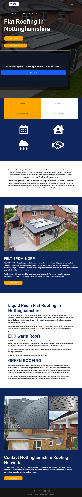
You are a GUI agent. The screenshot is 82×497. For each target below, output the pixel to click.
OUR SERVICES (14, 38)
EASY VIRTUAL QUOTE (16, 45)
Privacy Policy (33, 494)
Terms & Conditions (47, 494)
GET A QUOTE (13, 282)
